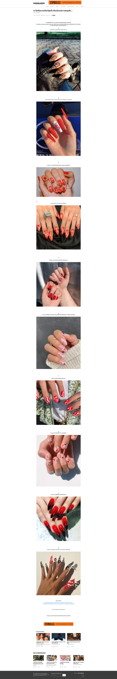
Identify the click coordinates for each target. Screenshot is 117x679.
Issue (57, 6)
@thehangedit (45, 603)
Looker (80, 671)
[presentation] (34, 637)
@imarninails (72, 603)
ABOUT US (75, 673)
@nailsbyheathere (51, 603)
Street (52, 6)
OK (64, 675)
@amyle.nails (57, 603)
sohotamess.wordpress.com (49, 602)
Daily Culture (71, 6)
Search (82, 6)
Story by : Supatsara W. (37, 15)
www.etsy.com (57, 602)
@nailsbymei (62, 603)
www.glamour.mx (64, 602)
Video (77, 6)
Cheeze (77, 671)
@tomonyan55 (69, 602)
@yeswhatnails (67, 603)
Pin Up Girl (63, 6)
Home (47, 6)
